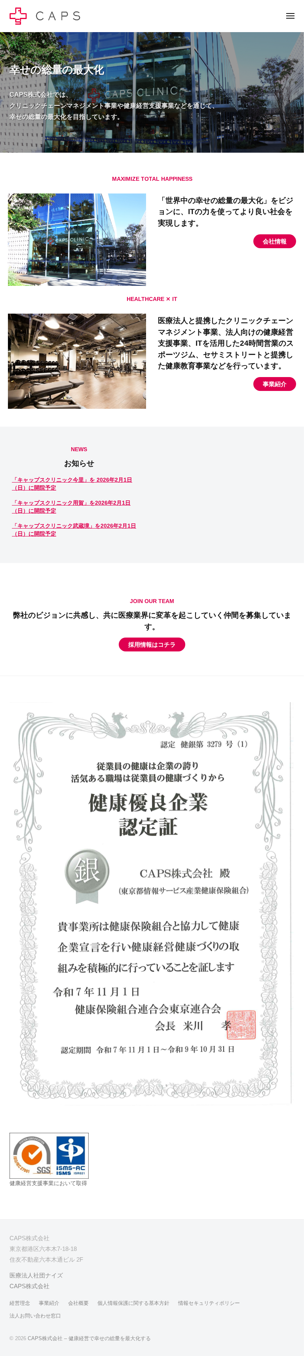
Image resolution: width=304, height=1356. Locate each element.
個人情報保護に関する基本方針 (133, 1303)
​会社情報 (275, 241)
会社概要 (78, 1303)
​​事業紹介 (275, 384)
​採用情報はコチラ (152, 644)
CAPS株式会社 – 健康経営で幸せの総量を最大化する (89, 1338)
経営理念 (20, 1303)
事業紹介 (49, 1303)
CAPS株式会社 (29, 1286)
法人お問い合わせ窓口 (35, 1316)
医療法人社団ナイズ (36, 1275)
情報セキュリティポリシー (209, 1303)
